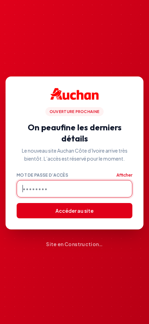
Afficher (124, 175)
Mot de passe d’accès (42, 175)
